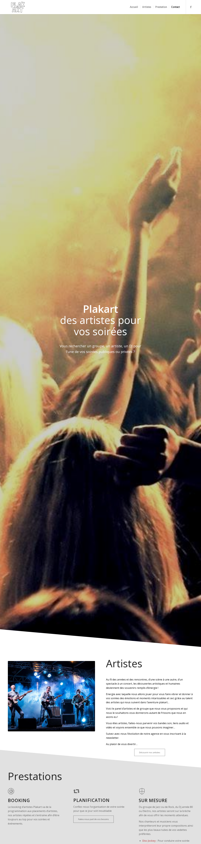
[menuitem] (134, 7)
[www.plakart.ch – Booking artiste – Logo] (18, 7)
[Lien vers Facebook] (190, 7)
